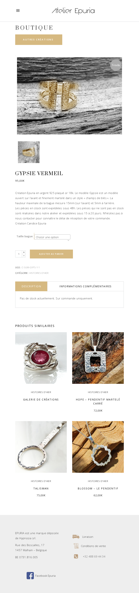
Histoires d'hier (39, 273)
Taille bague (24, 236)
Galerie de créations (41, 399)
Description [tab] (31, 286)
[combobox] (52, 236)
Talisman (41, 488)
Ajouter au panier (51, 253)
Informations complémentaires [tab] (85, 286)
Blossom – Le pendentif (98, 488)
